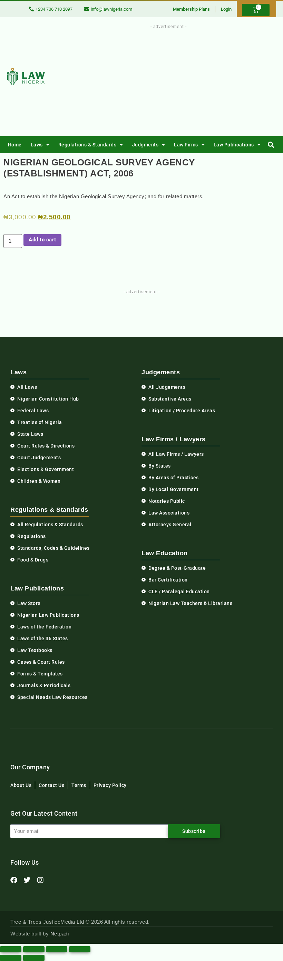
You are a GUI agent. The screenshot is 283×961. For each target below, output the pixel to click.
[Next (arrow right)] (34, 958)
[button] (271, 145)
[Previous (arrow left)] (10, 958)
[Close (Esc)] (79, 949)
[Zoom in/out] (10, 949)
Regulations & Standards (87, 144)
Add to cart (42, 240)
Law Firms (186, 144)
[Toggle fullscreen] (34, 949)
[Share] (56, 949)
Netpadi (59, 933)
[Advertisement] (185, 78)
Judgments (145, 144)
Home (15, 144)
